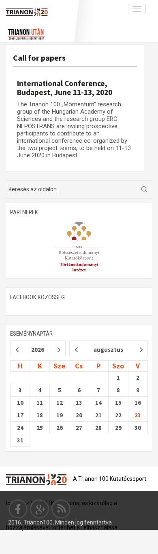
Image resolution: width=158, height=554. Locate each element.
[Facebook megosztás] (18, 508)
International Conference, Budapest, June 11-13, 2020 (64, 87)
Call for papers (39, 58)
